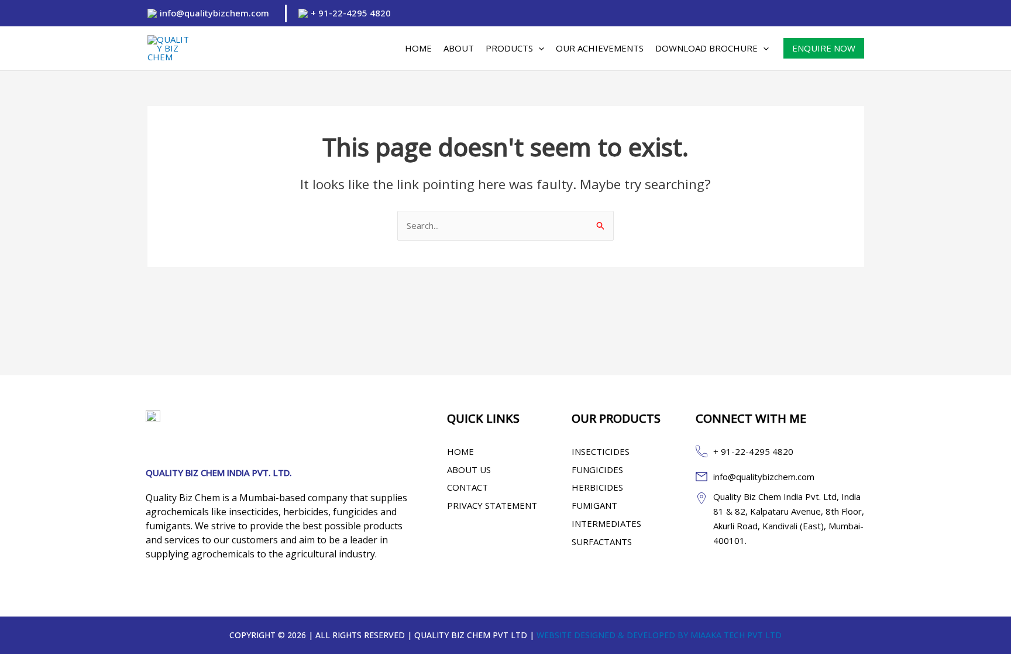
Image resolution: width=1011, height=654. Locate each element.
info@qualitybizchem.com (214, 13)
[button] (538, 48)
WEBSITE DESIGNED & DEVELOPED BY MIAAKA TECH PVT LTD (659, 635)
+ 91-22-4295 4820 (351, 13)
